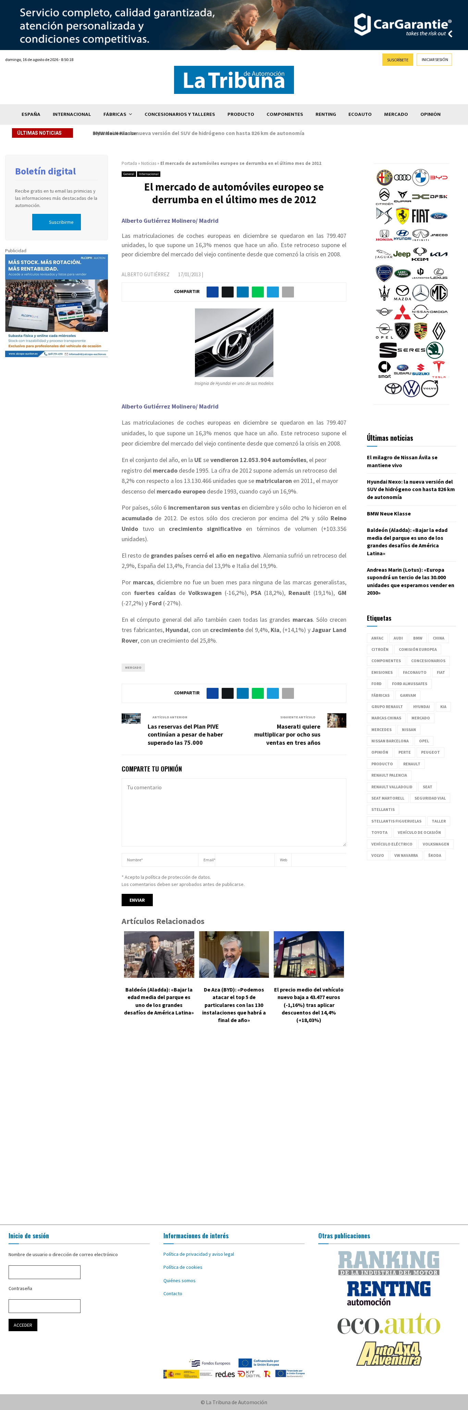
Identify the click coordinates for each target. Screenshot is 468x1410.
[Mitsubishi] (402, 319)
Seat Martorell (387, 798)
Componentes (285, 114)
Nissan (409, 729)
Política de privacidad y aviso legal (198, 1254)
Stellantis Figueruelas (396, 821)
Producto (240, 114)
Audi (398, 638)
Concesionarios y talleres (180, 114)
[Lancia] (384, 280)
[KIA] (439, 261)
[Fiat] (420, 223)
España (31, 114)
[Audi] (402, 184)
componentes (386, 660)
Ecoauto (360, 114)
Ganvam (408, 695)
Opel (424, 740)
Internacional (72, 114)
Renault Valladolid (391, 786)
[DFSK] (438, 203)
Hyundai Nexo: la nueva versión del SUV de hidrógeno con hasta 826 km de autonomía (411, 489)
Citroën (380, 649)
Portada (129, 163)
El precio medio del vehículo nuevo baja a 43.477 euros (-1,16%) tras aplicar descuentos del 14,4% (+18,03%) (309, 1005)
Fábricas (114, 114)
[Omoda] (438, 319)
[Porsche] (420, 338)
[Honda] (384, 242)
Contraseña (20, 1288)
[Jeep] (401, 261)
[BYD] (438, 184)
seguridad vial (430, 798)
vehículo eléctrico (391, 844)
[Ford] (438, 223)
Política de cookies (182, 1267)
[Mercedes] (420, 299)
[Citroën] (384, 203)
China (438, 638)
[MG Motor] (438, 299)
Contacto (172, 1293)
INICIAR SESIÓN (435, 59)
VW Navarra (406, 855)
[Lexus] (438, 280)
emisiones (382, 672)
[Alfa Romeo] (384, 184)
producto (382, 763)
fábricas (380, 695)
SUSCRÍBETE (397, 59)
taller (439, 821)
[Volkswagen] (411, 395)
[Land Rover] (402, 280)
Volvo (377, 855)
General (128, 174)
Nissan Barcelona (390, 740)
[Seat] (388, 357)
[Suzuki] (420, 376)
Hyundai (421, 706)
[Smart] (384, 376)
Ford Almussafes (409, 683)
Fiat (441, 672)
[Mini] (384, 319)
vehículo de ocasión (419, 832)
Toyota (379, 832)
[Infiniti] (420, 242)
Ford (376, 683)
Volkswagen (436, 844)
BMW (417, 638)
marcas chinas (386, 717)
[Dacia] (420, 203)
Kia (443, 706)
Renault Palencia (389, 775)
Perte (404, 752)
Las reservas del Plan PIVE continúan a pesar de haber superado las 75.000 (185, 734)
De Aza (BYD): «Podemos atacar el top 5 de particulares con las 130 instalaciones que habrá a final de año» (234, 1005)
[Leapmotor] (420, 280)
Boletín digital (45, 171)
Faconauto (415, 672)
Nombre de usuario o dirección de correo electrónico (63, 1254)
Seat (427, 786)
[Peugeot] (402, 338)
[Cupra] (402, 203)
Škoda (434, 855)
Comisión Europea (418, 649)
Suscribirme (61, 222)
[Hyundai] (402, 242)
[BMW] (420, 184)
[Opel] (384, 338)
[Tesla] (438, 376)
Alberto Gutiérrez (146, 274)
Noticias (148, 163)
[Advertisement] (234, 1129)
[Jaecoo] (438, 242)
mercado (133, 667)
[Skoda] (434, 357)
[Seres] (411, 357)
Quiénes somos (179, 1280)
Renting (326, 114)
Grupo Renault (387, 706)
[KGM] (420, 261)
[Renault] (438, 338)
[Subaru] (402, 376)
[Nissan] (420, 319)
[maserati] (384, 299)
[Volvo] (429, 395)
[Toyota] (393, 395)
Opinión (430, 114)
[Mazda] (402, 299)
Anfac (377, 638)
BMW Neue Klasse (112, 133)
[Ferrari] (402, 223)
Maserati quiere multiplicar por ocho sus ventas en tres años (287, 734)
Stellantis (383, 809)
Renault (411, 763)
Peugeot (430, 752)
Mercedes (381, 729)
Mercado (396, 114)
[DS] (384, 223)
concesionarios (428, 660)
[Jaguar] (383, 261)
